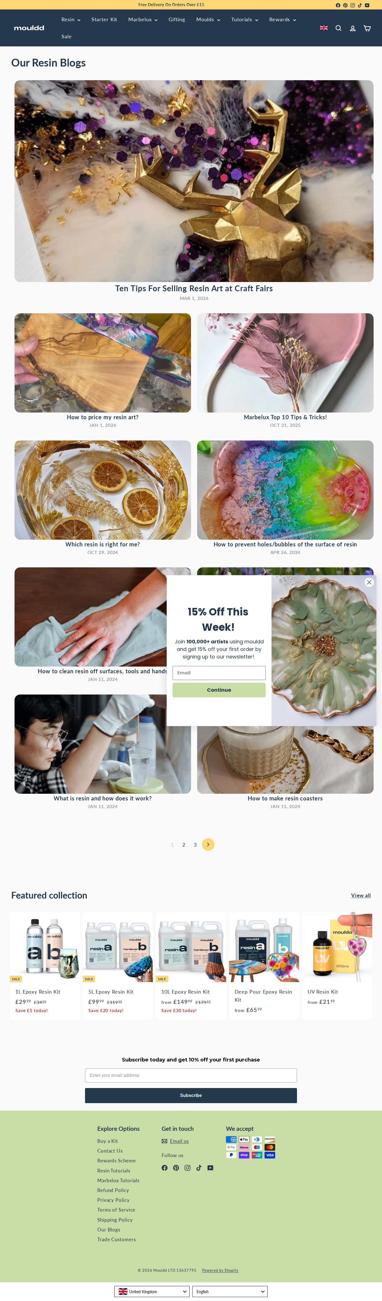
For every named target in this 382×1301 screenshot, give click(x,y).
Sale (67, 36)
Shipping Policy (115, 1220)
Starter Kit (104, 19)
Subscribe (191, 1095)
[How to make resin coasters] (285, 744)
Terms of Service (116, 1210)
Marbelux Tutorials (118, 1180)
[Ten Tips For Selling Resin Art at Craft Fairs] (194, 181)
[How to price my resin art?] (103, 363)
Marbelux (140, 19)
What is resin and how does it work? (103, 798)
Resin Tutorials (113, 1171)
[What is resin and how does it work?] (103, 744)
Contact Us (110, 1151)
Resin (69, 19)
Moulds (206, 19)
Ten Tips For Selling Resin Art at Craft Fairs (194, 288)
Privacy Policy (113, 1200)
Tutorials (242, 19)
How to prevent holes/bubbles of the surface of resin (285, 544)
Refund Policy (113, 1190)
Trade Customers (116, 1239)
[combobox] (324, 27)
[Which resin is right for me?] (103, 490)
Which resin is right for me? (102, 544)
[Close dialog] (369, 582)
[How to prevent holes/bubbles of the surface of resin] (285, 490)
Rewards (280, 19)
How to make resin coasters (285, 798)
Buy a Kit (107, 1141)
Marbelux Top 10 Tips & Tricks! (285, 417)
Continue (219, 689)
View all (361, 895)
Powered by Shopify (220, 1270)
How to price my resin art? (102, 417)
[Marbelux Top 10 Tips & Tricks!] (285, 363)
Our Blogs (108, 1230)
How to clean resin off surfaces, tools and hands (103, 671)
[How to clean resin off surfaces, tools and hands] (103, 617)
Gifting (177, 19)
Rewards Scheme (116, 1160)
